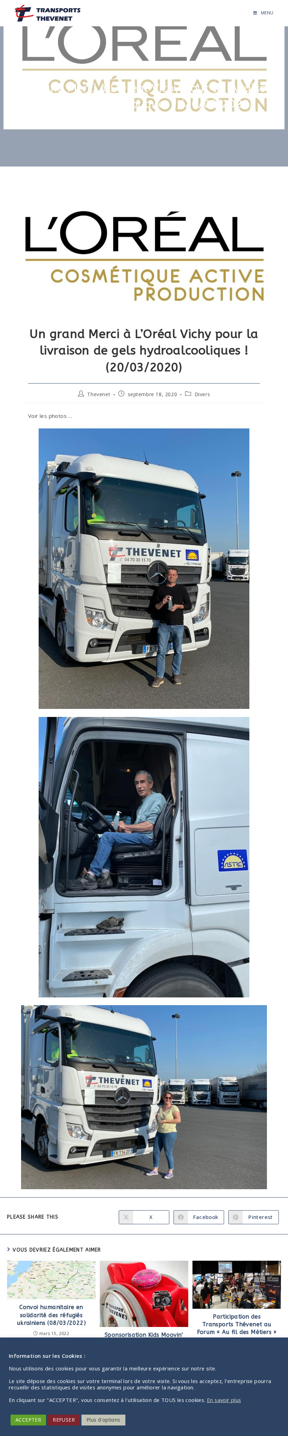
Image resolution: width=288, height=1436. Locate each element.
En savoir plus (224, 1400)
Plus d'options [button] (103, 1419)
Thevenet (98, 394)
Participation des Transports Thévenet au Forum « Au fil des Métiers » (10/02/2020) (237, 1328)
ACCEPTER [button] (28, 1419)
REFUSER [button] (64, 1419)
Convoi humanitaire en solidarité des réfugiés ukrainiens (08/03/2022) (51, 1315)
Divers (202, 394)
